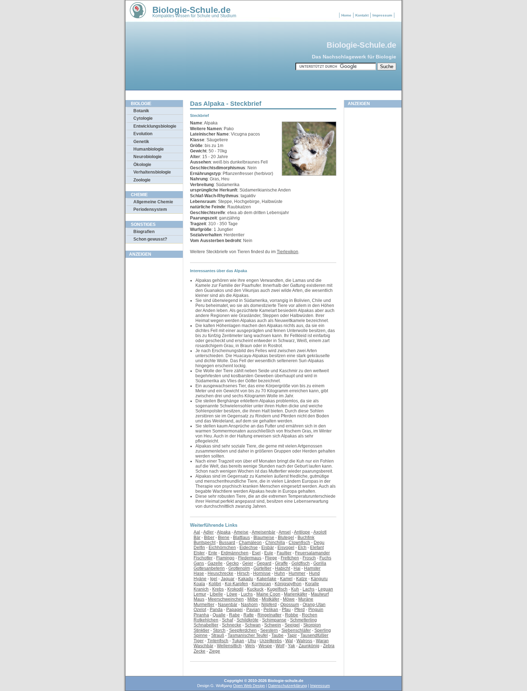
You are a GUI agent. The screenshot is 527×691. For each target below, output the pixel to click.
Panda (216, 609)
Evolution (142, 133)
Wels (250, 645)
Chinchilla (275, 542)
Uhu (252, 640)
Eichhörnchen (222, 547)
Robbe (291, 614)
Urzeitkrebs (271, 640)
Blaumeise (263, 537)
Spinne (201, 635)
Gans (199, 563)
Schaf (227, 620)
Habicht (282, 568)
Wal (289, 640)
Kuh (295, 589)
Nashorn (249, 604)
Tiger (199, 640)
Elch (302, 547)
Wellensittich (229, 645)
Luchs (247, 594)
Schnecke (231, 625)
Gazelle (215, 563)
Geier (247, 563)
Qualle (219, 614)
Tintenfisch (217, 640)
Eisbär (267, 547)
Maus (199, 599)
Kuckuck (255, 589)
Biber (209, 537)
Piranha (201, 614)
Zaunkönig (309, 645)
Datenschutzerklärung (287, 685)
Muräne (305, 599)
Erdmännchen (234, 552)
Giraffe (281, 563)
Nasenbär (227, 604)
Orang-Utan (314, 604)
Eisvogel (285, 547)
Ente (212, 552)
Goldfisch (300, 563)
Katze (301, 578)
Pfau (286, 609)
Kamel (286, 578)
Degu (319, 542)
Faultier (284, 552)
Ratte (248, 614)
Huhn (279, 573)
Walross (304, 640)
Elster (199, 552)
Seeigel (292, 625)
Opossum (289, 604)
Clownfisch (299, 542)
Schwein (272, 625)
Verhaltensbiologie (152, 172)
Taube (277, 635)
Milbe (252, 599)
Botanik (141, 110)
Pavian (253, 609)
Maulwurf (320, 594)
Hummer (297, 573)
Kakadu (245, 578)
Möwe (289, 599)
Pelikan (271, 609)
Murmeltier (204, 604)
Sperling (322, 630)
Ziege (214, 651)
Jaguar (227, 578)
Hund (314, 573)
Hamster (312, 568)
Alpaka (224, 532)
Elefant (317, 547)
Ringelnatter (269, 614)
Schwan (253, 625)
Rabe (234, 614)
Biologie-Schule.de (191, 10)
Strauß (217, 635)
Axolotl (320, 532)
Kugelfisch (277, 589)
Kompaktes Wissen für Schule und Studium (194, 15)
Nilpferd (269, 604)
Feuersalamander (312, 552)
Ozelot (200, 609)
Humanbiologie (148, 149)
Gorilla (319, 563)
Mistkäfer (270, 599)
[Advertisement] (154, 369)
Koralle (312, 583)
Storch (219, 630)
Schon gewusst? (150, 239)
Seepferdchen (243, 630)
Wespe (265, 645)
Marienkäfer (295, 594)
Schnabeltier (206, 625)
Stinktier (201, 630)
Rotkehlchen (206, 620)
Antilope (302, 532)
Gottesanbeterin (209, 568)
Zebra (328, 645)
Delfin (199, 547)
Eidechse (248, 547)
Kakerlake (266, 578)
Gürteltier (262, 568)
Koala (199, 583)
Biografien (144, 231)
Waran (322, 640)
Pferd (299, 609)
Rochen (309, 614)
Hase (199, 573)
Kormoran (261, 583)
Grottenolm (239, 568)
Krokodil (235, 589)
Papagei (234, 609)
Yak (291, 645)
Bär (197, 537)
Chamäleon (250, 542)
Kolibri (215, 583)
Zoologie (142, 180)
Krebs (218, 589)
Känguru (319, 578)
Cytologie (143, 118)
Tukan (238, 640)
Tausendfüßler (314, 635)
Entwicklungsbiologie (154, 126)
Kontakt (362, 15)
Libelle (216, 594)
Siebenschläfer (296, 630)
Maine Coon (268, 594)
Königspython (288, 583)
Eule (268, 552)
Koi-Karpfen (236, 583)
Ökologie (142, 164)
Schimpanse (274, 620)
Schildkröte (247, 620)
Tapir (292, 635)
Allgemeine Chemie (153, 201)
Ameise (241, 532)
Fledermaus (249, 557)
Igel (213, 578)
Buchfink (306, 537)
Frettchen (290, 557)
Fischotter (203, 557)
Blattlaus (241, 537)
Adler (208, 532)
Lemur (200, 594)
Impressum (382, 15)
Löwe (232, 594)
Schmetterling (303, 620)
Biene (223, 537)
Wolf (280, 645)
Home (346, 15)
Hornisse (262, 573)
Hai (297, 568)
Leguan (325, 589)
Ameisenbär (263, 532)
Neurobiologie (147, 156)
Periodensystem (150, 209)
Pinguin (315, 609)
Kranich (201, 589)
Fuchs (325, 557)
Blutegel (286, 537)
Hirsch (243, 573)
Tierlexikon (287, 251)
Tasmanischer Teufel (248, 635)
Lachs (308, 589)
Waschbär (203, 645)
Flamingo (225, 557)
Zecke (199, 651)
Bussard (227, 542)
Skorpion (312, 625)
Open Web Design (249, 685)
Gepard (264, 563)
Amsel (285, 532)
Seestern (269, 630)
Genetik (141, 141)
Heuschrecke (220, 573)
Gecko (232, 563)
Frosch (309, 557)
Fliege (271, 557)
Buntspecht (204, 542)
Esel (256, 552)
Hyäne (200, 578)
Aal (197, 532)
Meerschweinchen (226, 599)
